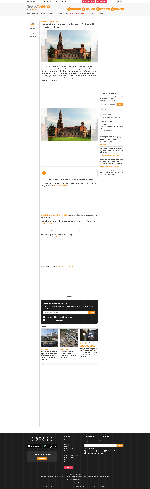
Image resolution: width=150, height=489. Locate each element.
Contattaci (68, 467)
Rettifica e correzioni (104, 476)
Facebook (62, 266)
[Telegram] (56, 1)
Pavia (56, 21)
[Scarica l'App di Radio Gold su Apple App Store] (34, 446)
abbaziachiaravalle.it (60, 185)
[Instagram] (53, 1)
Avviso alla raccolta (75, 483)
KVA (103, 486)
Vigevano (116, 155)
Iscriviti (91, 312)
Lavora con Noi (68, 464)
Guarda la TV (102, 1)
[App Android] (62, 1)
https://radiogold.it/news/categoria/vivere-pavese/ (62, 237)
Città (91, 13)
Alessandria (87, 343)
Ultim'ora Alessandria (70, 451)
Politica (43, 13)
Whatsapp (67, 446)
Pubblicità (67, 444)
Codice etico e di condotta (63, 476)
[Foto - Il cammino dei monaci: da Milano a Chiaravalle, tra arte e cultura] (69, 46)
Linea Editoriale (74, 476)
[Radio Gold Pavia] (38, 7)
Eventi (52, 13)
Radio (83, 13)
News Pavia (59, 317)
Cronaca (35, 13)
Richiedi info (42, 458)
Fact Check (96, 476)
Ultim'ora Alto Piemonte (71, 455)
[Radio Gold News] (74, 9)
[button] (32, 36)
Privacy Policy (59, 320)
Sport (60, 13)
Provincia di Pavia (90, 346)
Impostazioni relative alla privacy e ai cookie (75, 481)
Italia (106, 178)
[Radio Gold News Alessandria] (88, 9)
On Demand (100, 13)
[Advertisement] (69, 95)
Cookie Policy (78, 474)
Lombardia (52, 21)
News (28, 13)
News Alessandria (49, 317)
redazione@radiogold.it (89, 486)
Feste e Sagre (112, 143)
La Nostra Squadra (69, 442)
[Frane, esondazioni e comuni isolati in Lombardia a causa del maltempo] (69, 338)
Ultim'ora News (68, 449)
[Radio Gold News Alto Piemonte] (103, 9)
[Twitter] (47, 1)
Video (66, 13)
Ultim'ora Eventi (68, 457)
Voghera (105, 144)
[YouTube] (50, 1)
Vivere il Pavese (44, 21)
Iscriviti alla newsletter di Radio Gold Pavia (55, 215)
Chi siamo (67, 440)
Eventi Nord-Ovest (68, 317)
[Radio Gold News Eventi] (117, 9)
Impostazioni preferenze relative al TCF (75, 479)
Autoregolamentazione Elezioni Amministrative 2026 (75, 478)
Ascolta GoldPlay (89, 1)
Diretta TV (73, 13)
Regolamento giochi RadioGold (85, 476)
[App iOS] (65, 1)
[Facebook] (44, 1)
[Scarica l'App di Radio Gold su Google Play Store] (50, 446)
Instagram (70, 266)
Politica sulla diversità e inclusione (49, 476)
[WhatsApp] (59, 1)
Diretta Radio (67, 459)
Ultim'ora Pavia (68, 453)
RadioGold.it (56, 486)
